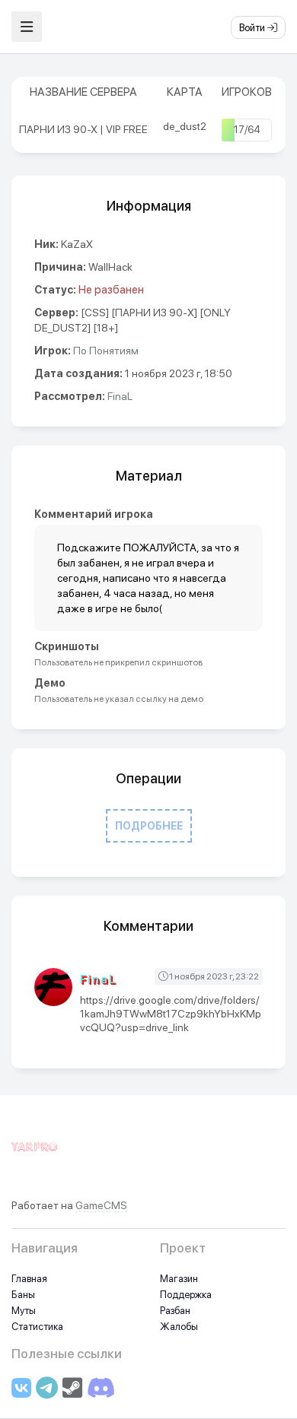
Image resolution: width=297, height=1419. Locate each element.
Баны (23, 1294)
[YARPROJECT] (34, 1155)
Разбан (175, 1310)
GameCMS (101, 1205)
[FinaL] (57, 987)
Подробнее (149, 826)
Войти (253, 27)
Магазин (179, 1278)
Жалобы (179, 1326)
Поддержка (186, 1294)
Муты (23, 1310)
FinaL (120, 396)
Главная (29, 1278)
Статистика (37, 1326)
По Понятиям (106, 350)
